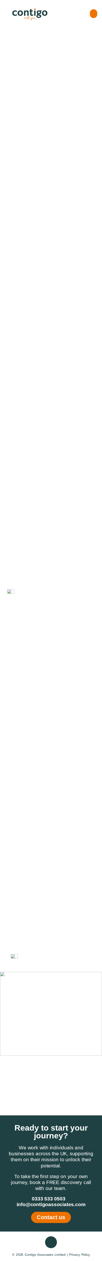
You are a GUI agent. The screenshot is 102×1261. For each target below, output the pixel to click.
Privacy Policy (79, 1254)
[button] (93, 13)
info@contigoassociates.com (51, 1204)
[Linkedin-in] (51, 1242)
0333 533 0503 (48, 1198)
